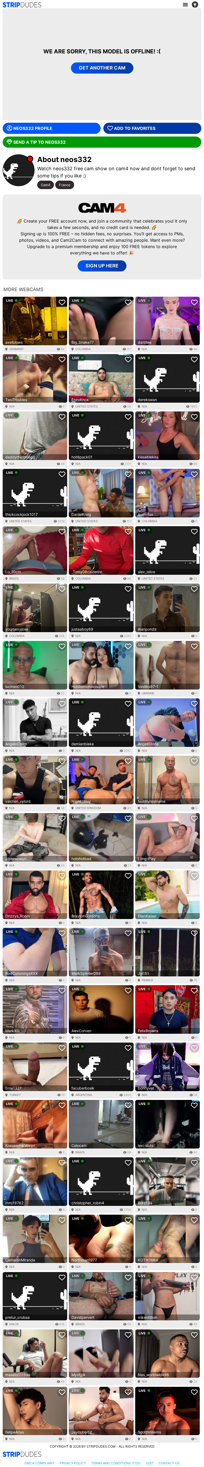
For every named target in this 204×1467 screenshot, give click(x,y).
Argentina (83, 1095)
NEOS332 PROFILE (32, 128)
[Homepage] (22, 4)
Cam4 (45, 185)
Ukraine (148, 693)
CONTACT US (169, 1463)
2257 (149, 1463)
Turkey (15, 1095)
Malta (14, 1324)
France (64, 185)
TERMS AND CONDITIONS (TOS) (116, 1463)
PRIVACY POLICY (73, 1463)
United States (86, 406)
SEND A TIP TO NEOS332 (39, 142)
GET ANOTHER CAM (102, 68)
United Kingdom (88, 808)
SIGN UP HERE (102, 266)
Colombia (83, 349)
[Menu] (185, 5)
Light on (196, 4)
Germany (16, 349)
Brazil (14, 578)
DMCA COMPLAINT (39, 1463)
